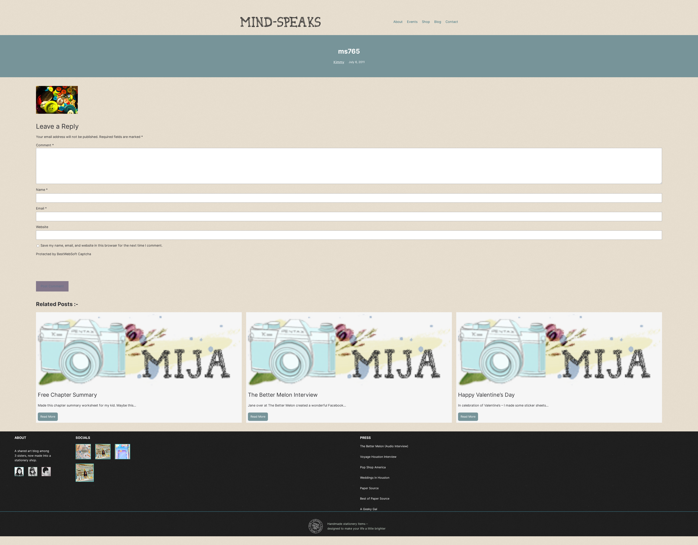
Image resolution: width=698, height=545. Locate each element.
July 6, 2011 (357, 62)
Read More (49, 418)
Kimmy (339, 62)
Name (42, 190)
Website (42, 227)
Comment (45, 145)
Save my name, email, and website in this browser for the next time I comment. (102, 245)
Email (41, 208)
